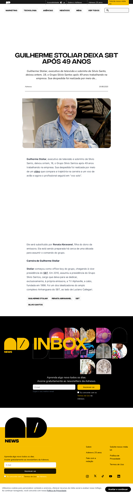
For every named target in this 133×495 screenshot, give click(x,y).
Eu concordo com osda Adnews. (87, 395)
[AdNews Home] (7, 2)
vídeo (37, 171)
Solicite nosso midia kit (119, 448)
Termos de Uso (83, 395)
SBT (45, 273)
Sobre (88, 446)
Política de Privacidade (115, 457)
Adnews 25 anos (94, 452)
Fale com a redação (91, 460)
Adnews (28, 86)
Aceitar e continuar (118, 489)
